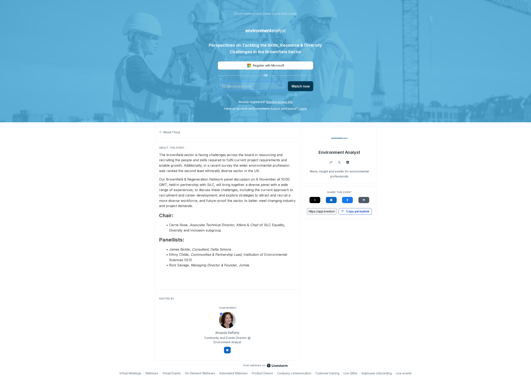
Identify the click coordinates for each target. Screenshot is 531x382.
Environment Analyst (339, 152)
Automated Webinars (233, 373)
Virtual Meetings (130, 373)
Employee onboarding (377, 373)
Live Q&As (350, 373)
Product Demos (262, 373)
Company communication (294, 373)
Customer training (327, 373)
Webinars (151, 373)
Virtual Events (171, 373)
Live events (404, 373)
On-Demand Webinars (200, 373)
